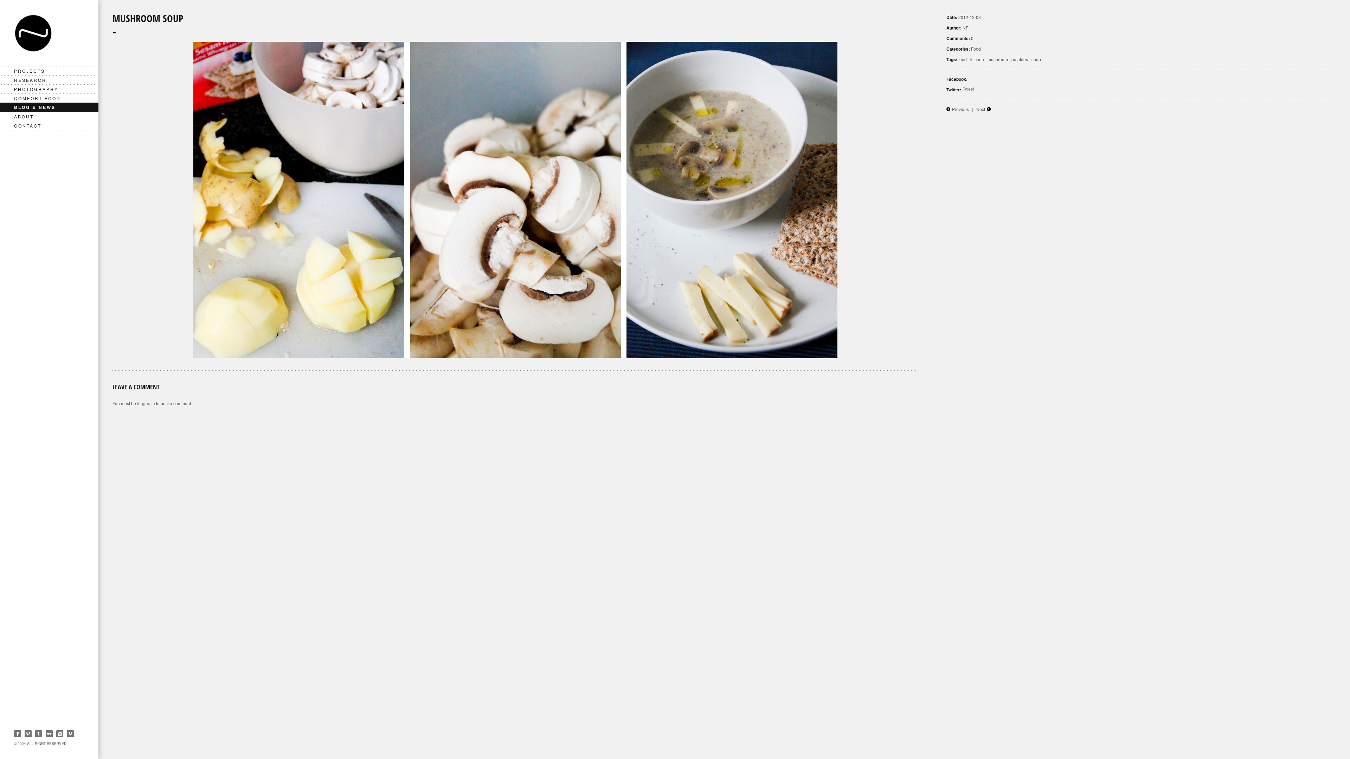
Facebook (17, 733)
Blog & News (35, 107)
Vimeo (70, 733)
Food (976, 49)
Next (980, 109)
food (962, 59)
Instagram (59, 733)
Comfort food (37, 98)
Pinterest (28, 733)
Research (30, 80)
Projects (29, 71)
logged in (146, 403)
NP (966, 28)
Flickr (49, 733)
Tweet (968, 89)
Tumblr (38, 733)
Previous (960, 109)
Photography (36, 89)
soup (1036, 59)
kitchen (977, 59)
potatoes (1019, 59)
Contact (27, 126)
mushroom (998, 59)
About (24, 116)
